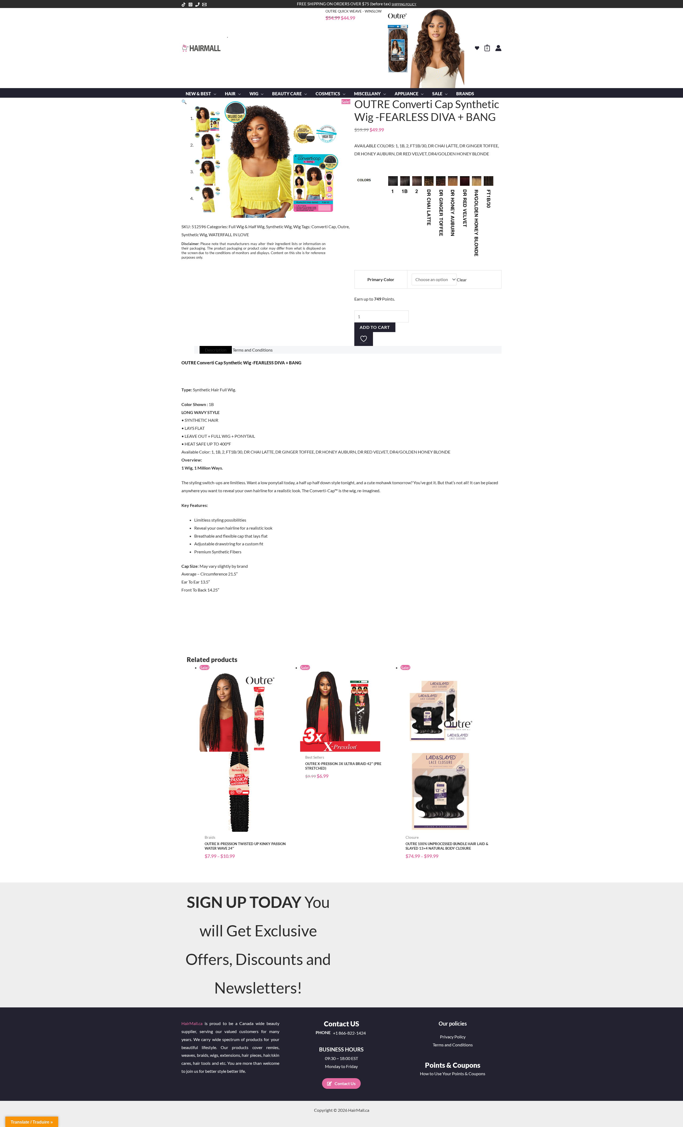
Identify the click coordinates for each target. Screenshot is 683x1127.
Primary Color (380, 279)
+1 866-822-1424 (349, 1033)
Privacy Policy (453, 1036)
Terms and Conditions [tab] (253, 349)
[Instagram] (190, 4)
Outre (343, 226)
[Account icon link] (498, 48)
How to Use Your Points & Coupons (452, 1073)
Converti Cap (323, 226)
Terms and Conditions (453, 1044)
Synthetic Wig (279, 226)
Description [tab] (216, 349)
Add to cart (375, 327)
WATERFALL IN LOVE (229, 234)
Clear (462, 279)
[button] (213, 94)
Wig (297, 226)
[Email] (204, 4)
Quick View (247, 827)
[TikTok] (183, 4)
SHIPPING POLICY (404, 4)
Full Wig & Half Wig (246, 226)
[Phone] (197, 4)
